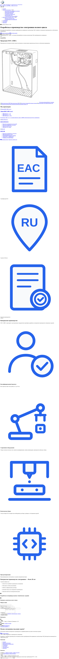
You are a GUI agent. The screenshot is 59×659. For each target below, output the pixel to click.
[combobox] (7, 658)
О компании (5, 20)
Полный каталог (4, 139)
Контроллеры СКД (9, 15)
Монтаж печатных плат (9, 18)
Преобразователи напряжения (11, 19)
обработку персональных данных (14, 613)
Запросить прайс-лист (12, 139)
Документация (6, 647)
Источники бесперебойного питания (12, 11)
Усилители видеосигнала (10, 14)
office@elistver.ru (6, 625)
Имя (1, 606)
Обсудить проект (5, 633)
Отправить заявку (4, 614)
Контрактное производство (8, 17)
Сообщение (2, 612)
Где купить (5, 21)
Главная (4, 8)
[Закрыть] (14, 658)
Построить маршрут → (5, 626)
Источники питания (9, 13)
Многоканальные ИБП (9, 12)
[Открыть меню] (3, 6)
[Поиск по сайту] (1, 6)
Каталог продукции (7, 9)
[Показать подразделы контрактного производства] (16, 17)
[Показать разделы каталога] (13, 10)
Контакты (5, 22)
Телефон (2, 607)
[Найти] (1, 658)
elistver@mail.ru (13, 653)
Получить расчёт (13, 33)
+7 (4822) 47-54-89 (5, 5)
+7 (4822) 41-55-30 (13, 5)
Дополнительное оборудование (11, 16)
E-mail (4, 608)
